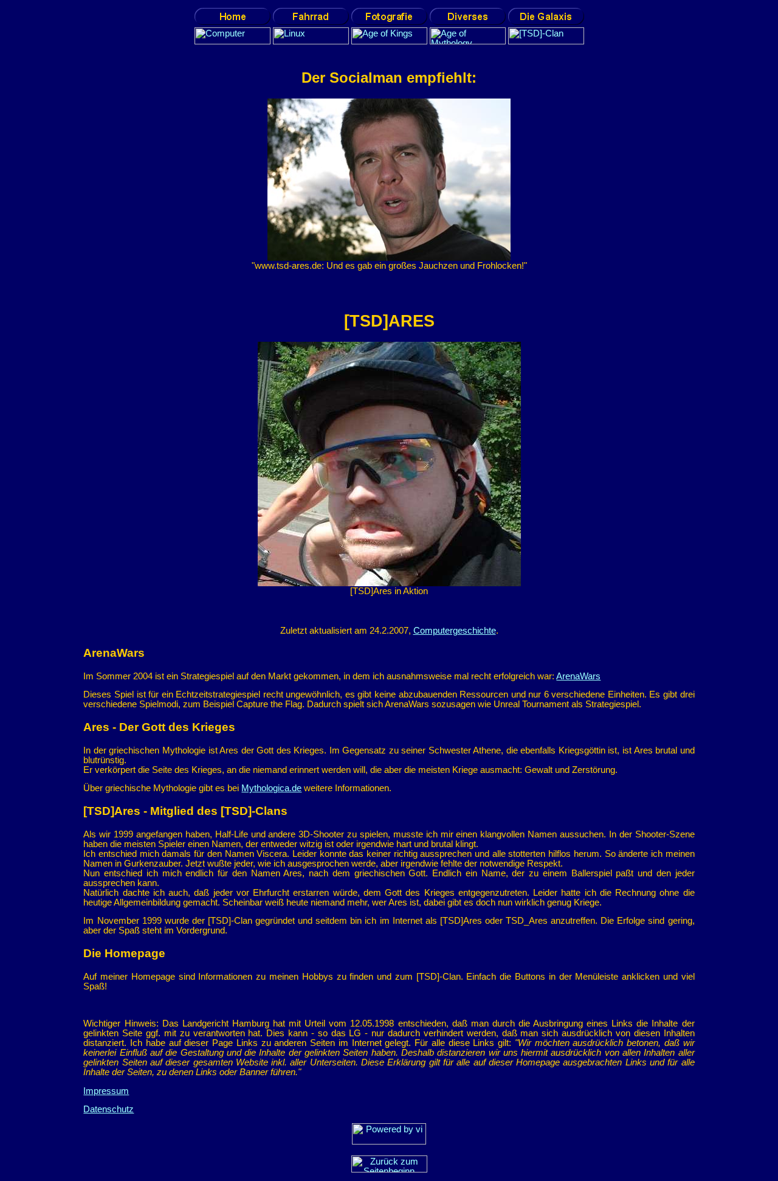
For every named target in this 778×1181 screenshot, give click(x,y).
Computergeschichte (454, 631)
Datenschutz (108, 1109)
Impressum (106, 1091)
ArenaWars (578, 676)
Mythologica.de (271, 788)
